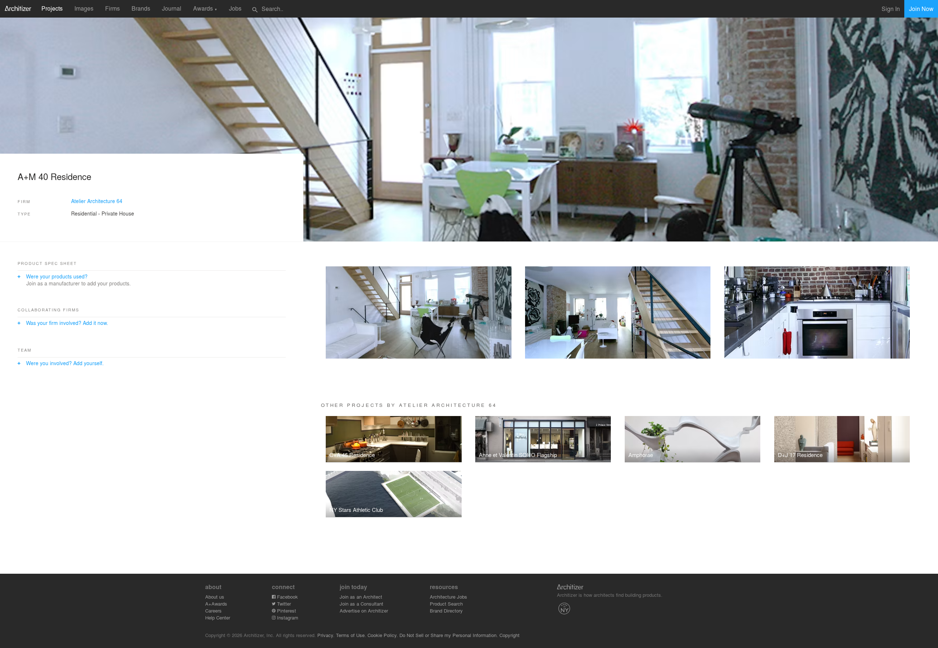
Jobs (235, 8)
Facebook (287, 596)
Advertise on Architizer (364, 610)
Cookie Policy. (383, 635)
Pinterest (286, 610)
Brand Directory (446, 610)
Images (83, 8)
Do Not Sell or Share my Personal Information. (448, 635)
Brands (141, 8)
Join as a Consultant (361, 603)
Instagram (287, 617)
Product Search (446, 603)
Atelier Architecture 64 (96, 201)
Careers (213, 610)
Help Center (217, 617)
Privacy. (326, 635)
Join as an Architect (361, 596)
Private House (117, 213)
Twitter (283, 603)
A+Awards (216, 603)
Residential (84, 213)
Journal (171, 8)
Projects (52, 8)
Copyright (509, 635)
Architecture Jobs (448, 596)
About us (214, 596)
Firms (112, 8)
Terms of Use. (351, 635)
